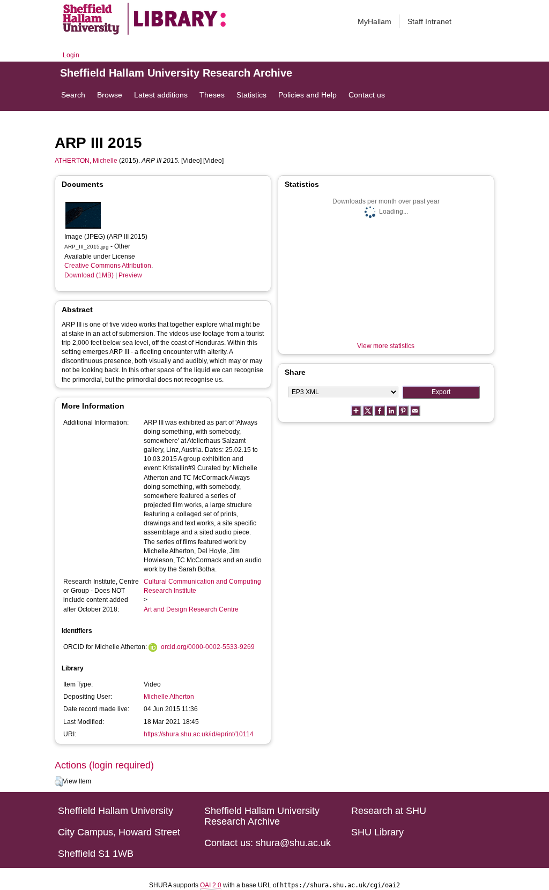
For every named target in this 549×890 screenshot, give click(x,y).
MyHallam (374, 21)
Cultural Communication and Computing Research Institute (202, 586)
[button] (59, 781)
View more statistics (385, 346)
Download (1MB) (89, 275)
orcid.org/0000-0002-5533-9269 (208, 647)
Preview (130, 275)
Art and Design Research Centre (191, 609)
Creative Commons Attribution (107, 265)
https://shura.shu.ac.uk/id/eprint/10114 (199, 734)
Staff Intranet (429, 21)
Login (71, 55)
